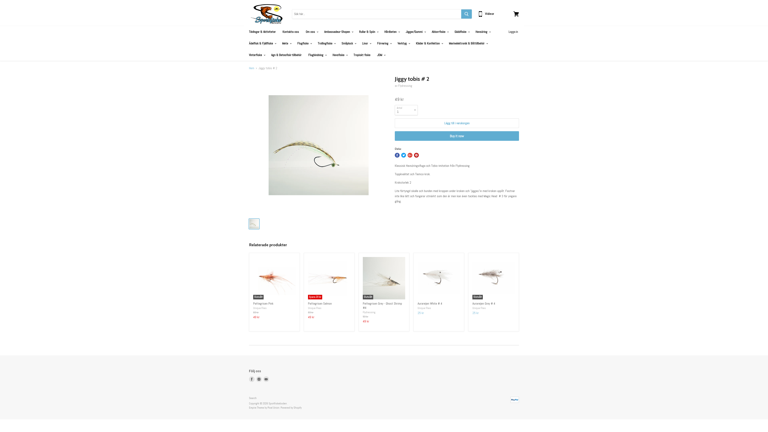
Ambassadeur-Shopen (337, 32)
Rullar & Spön (367, 32)
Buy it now (457, 136)
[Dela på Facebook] (397, 155)
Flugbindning (316, 55)
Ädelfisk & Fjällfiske (261, 43)
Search (253, 398)
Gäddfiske (461, 32)
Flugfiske (303, 43)
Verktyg (403, 43)
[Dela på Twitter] (403, 155)
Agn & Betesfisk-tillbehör (286, 55)
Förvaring (383, 43)
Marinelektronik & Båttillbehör (467, 43)
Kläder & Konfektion (428, 43)
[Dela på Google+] (410, 155)
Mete (285, 43)
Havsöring (482, 32)
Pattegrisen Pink (263, 303)
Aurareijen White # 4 (430, 303)
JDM (380, 55)
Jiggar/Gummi (414, 32)
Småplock (348, 43)
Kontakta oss (291, 32)
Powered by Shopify (291, 407)
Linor (365, 43)
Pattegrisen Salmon (320, 303)
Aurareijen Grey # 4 (483, 303)
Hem (251, 68)
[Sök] (466, 14)
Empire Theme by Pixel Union (264, 407)
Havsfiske (339, 55)
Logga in (513, 32)
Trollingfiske (325, 43)
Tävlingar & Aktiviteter (262, 32)
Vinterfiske (256, 55)
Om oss (311, 32)
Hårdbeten (390, 32)
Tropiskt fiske (362, 55)
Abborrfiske (439, 32)
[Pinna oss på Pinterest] (416, 155)
